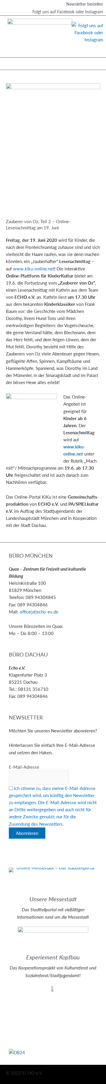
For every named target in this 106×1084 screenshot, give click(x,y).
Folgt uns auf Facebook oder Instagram (67, 11)
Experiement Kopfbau (53, 957)
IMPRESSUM (21, 1001)
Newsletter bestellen (84, 4)
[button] (9, 62)
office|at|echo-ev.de (39, 612)
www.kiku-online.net (33, 269)
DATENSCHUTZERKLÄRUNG (37, 1008)
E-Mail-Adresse (24, 767)
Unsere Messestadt (53, 899)
